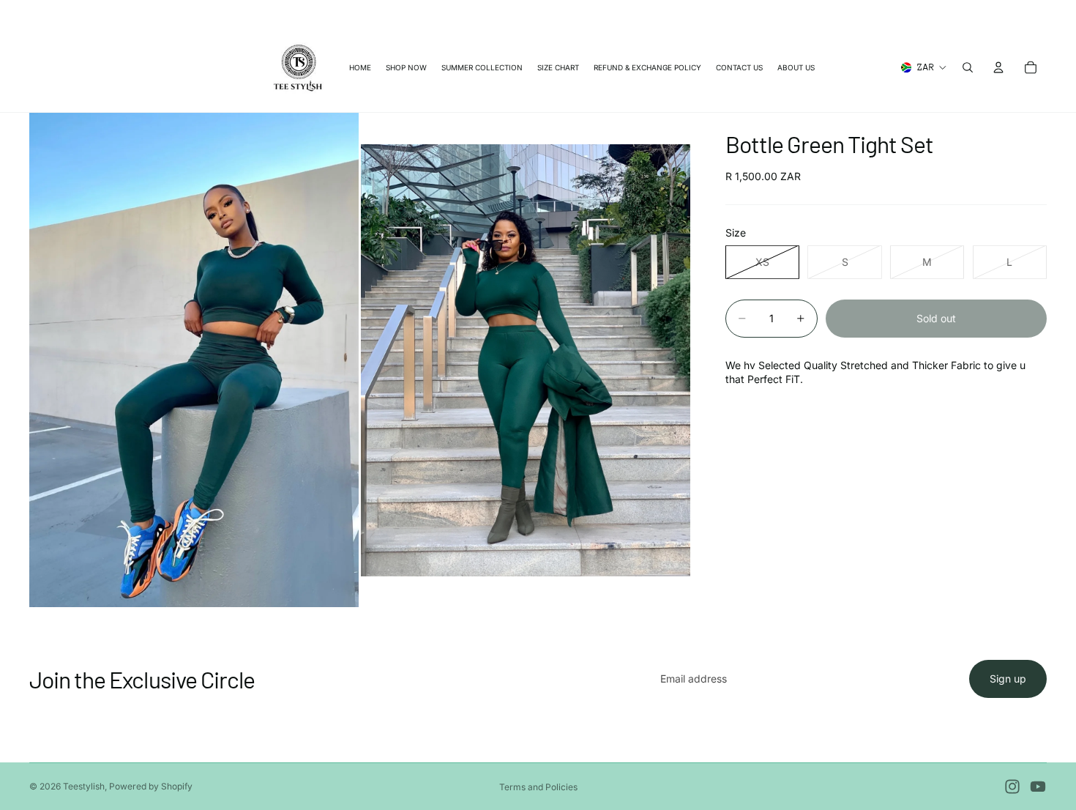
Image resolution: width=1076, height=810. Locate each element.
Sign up (1008, 678)
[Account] (998, 67)
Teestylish (84, 786)
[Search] (968, 67)
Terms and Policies (538, 786)
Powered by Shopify (151, 786)
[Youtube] (1038, 786)
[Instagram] (1012, 786)
